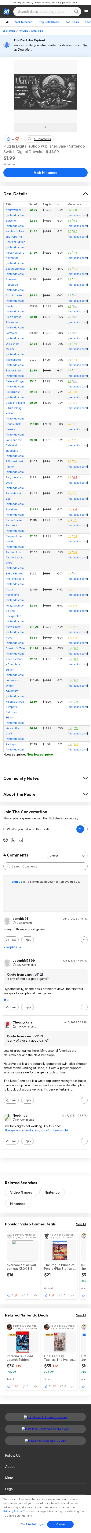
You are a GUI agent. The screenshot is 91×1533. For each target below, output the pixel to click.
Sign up (17, 881)
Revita (10, 306)
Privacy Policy (12, 1511)
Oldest (54, 855)
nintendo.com (15, 215)
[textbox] (40, 829)
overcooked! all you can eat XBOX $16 (21, 1266)
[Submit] (8, 866)
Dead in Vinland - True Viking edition (15, 408)
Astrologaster (14, 295)
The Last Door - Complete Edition (14, 664)
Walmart (48, 1288)
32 (50, 1386)
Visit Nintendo (45, 173)
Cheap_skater (23, 1022)
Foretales (12, 333)
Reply (27, 939)
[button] (17, 138)
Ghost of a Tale (15, 648)
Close (60, 1524)
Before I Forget (15, 381)
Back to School (23, 22)
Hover (9, 637)
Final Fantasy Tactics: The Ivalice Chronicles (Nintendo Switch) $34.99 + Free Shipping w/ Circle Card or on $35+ (60, 1357)
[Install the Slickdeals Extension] (45, 1417)
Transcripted (14, 359)
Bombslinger (14, 370)
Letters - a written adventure (12, 686)
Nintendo (52, 1192)
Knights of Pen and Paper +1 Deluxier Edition (15, 236)
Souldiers (12, 509)
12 (12, 1386)
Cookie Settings (32, 1524)
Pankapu (11, 744)
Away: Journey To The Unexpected (15, 611)
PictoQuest (13, 392)
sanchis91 (20, 918)
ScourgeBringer (15, 268)
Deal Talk (37, 30)
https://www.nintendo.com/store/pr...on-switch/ (36, 1130)
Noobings (20, 1115)
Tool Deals (72, 22)
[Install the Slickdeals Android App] (45, 1429)
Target (10, 1379)
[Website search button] (76, 11)
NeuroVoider (13, 209)
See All (81, 1224)
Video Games (21, 1192)
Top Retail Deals (49, 22)
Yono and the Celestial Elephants (14, 445)
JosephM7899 (24, 960)
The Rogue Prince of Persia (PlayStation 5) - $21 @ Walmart (60, 1266)
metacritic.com (78, 215)
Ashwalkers (13, 626)
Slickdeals (9, 30)
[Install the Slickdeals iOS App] (45, 1440)
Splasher (11, 220)
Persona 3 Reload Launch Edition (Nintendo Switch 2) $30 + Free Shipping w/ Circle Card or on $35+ (22, 1357)
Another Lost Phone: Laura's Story (15, 557)
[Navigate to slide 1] (45, 127)
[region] (45, 1514)
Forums (23, 30)
